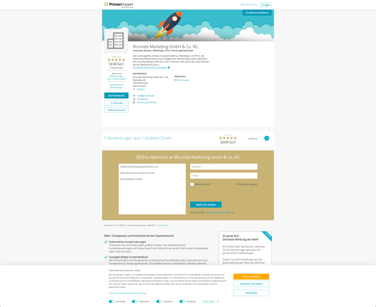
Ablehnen (251, 293)
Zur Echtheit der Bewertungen (116, 86)
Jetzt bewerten (116, 95)
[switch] (134, 301)
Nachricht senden (206, 204)
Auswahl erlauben (251, 284)
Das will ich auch (249, 4)
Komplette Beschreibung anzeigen (150, 67)
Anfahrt (141, 89)
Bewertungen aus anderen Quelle (116, 77)
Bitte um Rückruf (203, 184)
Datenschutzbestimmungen (134, 293)
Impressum (114, 293)
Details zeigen (209, 301)
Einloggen (265, 4)
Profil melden (163, 225)
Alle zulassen (251, 276)
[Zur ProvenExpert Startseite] (118, 5)
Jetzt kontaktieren (258, 12)
